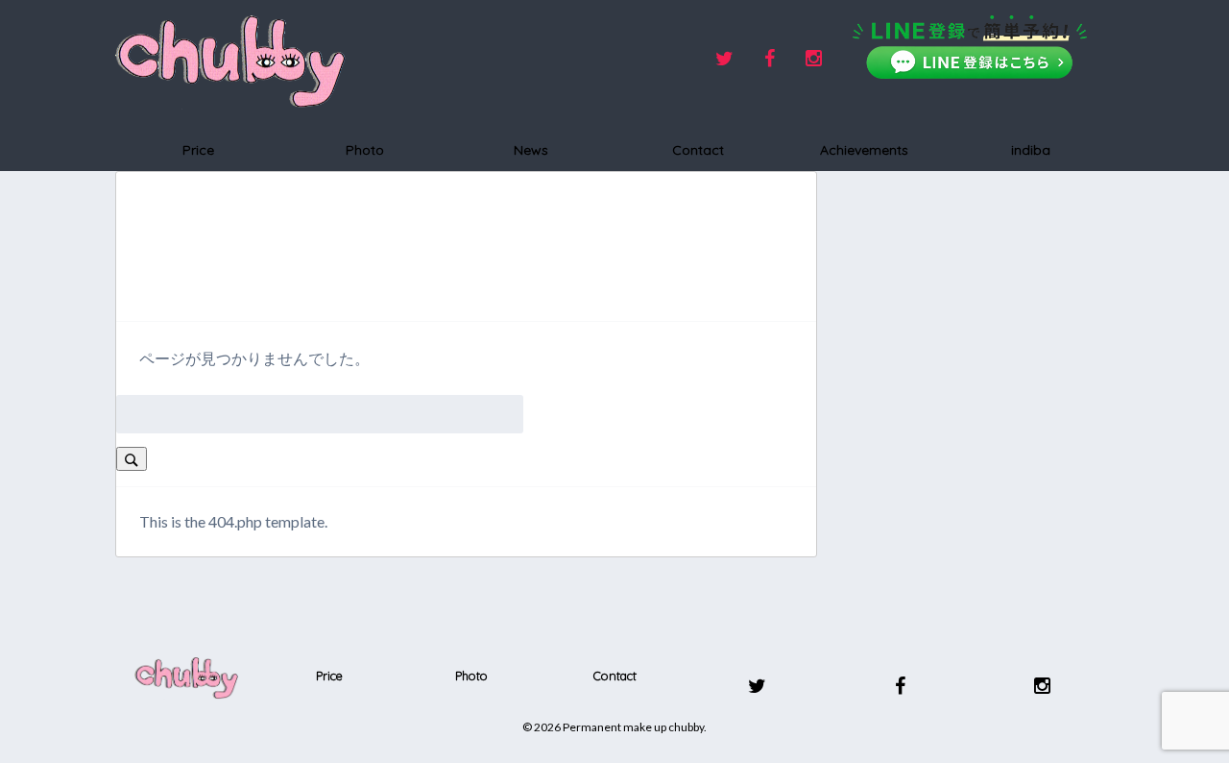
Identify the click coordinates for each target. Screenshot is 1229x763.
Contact (698, 150)
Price (198, 150)
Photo (365, 150)
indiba (1030, 150)
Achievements (864, 150)
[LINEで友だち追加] (970, 47)
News (531, 150)
